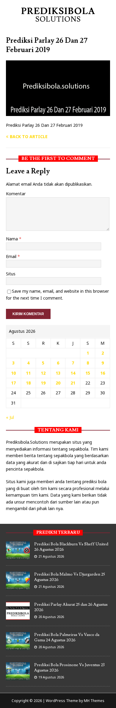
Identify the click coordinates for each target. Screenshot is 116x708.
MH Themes (94, 700)
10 (13, 373)
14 (72, 373)
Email (12, 256)
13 (58, 373)
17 (13, 383)
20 (58, 383)
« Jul (10, 417)
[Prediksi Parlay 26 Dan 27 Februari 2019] (58, 112)
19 (43, 383)
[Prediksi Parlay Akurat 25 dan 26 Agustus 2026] (18, 616)
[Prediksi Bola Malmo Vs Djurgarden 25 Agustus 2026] (18, 586)
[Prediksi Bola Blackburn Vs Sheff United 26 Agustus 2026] (18, 556)
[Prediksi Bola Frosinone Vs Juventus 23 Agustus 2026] (18, 677)
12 (43, 373)
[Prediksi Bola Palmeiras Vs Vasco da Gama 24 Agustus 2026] (18, 646)
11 (28, 373)
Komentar (16, 193)
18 (28, 383)
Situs (10, 274)
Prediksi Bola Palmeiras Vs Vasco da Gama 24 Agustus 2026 (66, 637)
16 (102, 373)
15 (87, 373)
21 (72, 383)
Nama (12, 239)
